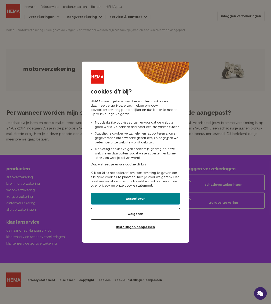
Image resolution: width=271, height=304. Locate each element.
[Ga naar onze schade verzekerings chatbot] (260, 293)
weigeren (135, 214)
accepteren (135, 199)
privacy (104, 185)
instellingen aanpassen (135, 227)
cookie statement (138, 185)
